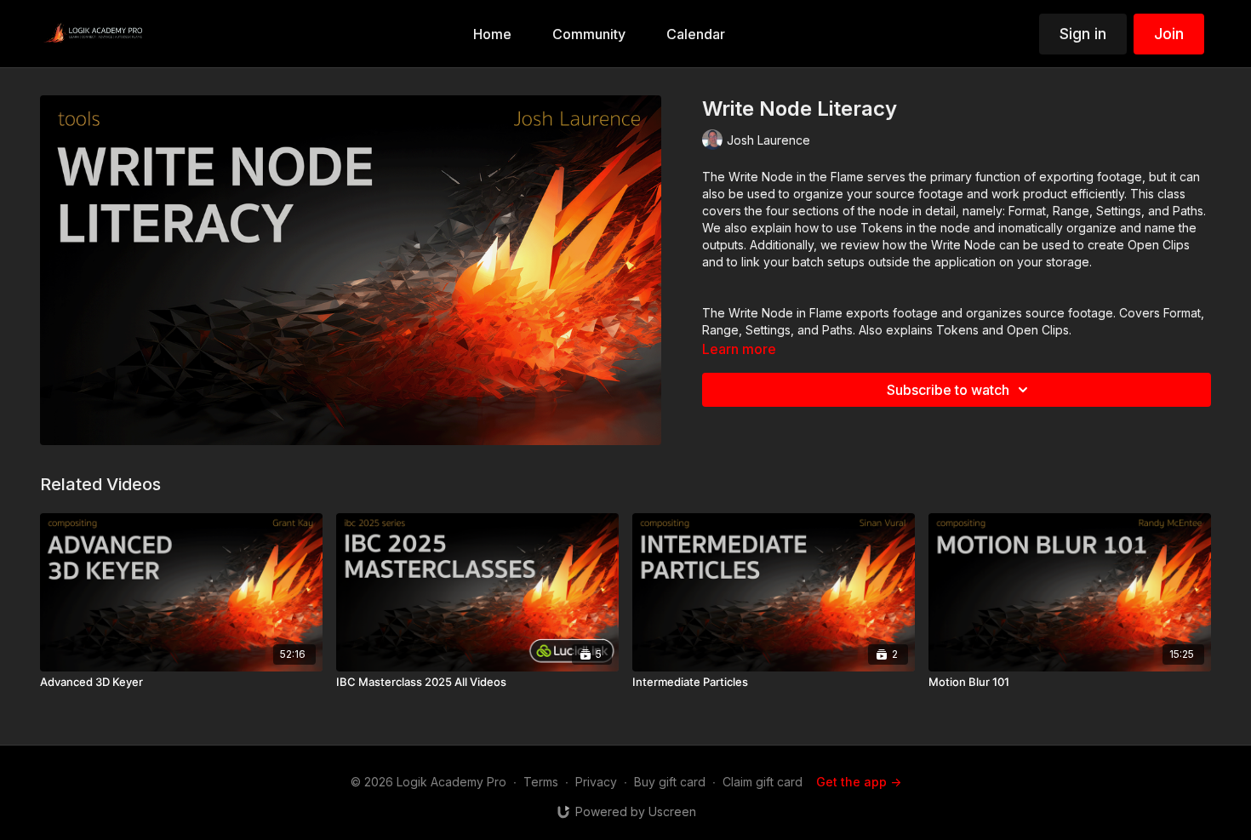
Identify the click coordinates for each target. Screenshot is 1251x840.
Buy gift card (669, 781)
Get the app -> (858, 781)
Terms (540, 781)
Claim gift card (763, 781)
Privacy (596, 781)
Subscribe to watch (948, 389)
